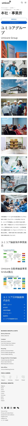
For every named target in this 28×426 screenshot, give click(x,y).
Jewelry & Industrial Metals (7, 350)
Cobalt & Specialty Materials (7, 360)
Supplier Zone (4, 416)
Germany (10, 380)
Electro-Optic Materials (6, 361)
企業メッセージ (7, 304)
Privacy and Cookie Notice (7, 413)
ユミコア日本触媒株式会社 (6, 9)
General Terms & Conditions (7, 414)
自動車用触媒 (6, 310)
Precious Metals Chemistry (7, 345)
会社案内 (12, 7)
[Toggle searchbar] (21, 2)
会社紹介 (5, 307)
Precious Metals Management (8, 352)
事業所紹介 (14, 19)
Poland (23, 380)
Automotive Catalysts (6, 341)
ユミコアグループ (14, 22)
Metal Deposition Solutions (7, 363)
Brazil (2, 387)
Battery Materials (5, 335)
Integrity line (4, 418)
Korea (2, 398)
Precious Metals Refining (6, 354)
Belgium (3, 380)
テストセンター (7, 313)
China (2, 389)
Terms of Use (4, 411)
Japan (2, 397)
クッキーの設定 (4, 420)
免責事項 (5, 316)
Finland (17, 380)
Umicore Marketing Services (7, 369)
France (2, 393)
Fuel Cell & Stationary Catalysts (8, 343)
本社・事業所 (16, 9)
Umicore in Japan (4, 7)
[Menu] (25, 2)
